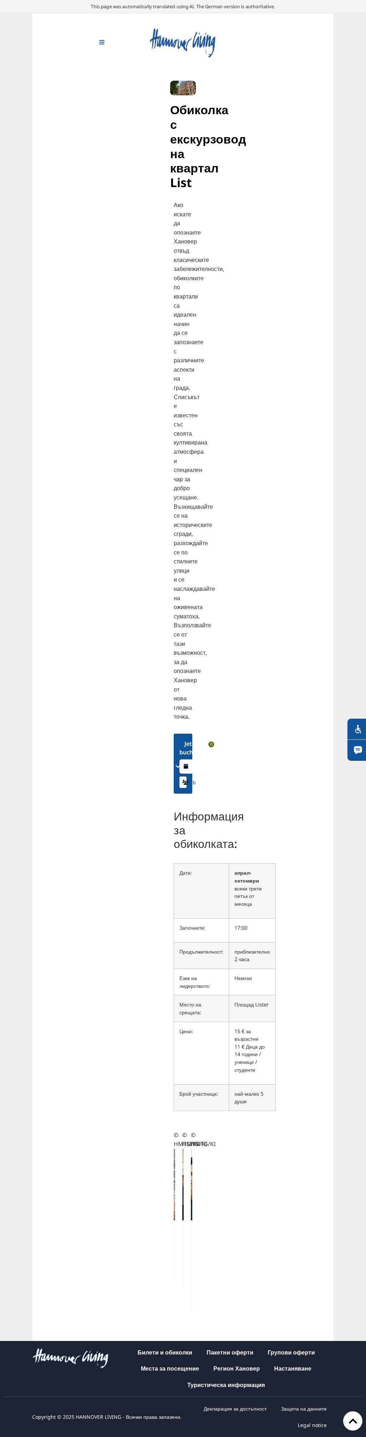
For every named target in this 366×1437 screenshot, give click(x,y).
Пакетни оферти (230, 1352)
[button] (183, 782)
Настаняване (292, 1368)
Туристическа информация (226, 1385)
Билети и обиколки (165, 1352)
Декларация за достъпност (235, 1408)
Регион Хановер (236, 1368)
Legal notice (312, 1425)
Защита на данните (304, 1408)
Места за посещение (170, 1368)
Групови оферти (291, 1352)
